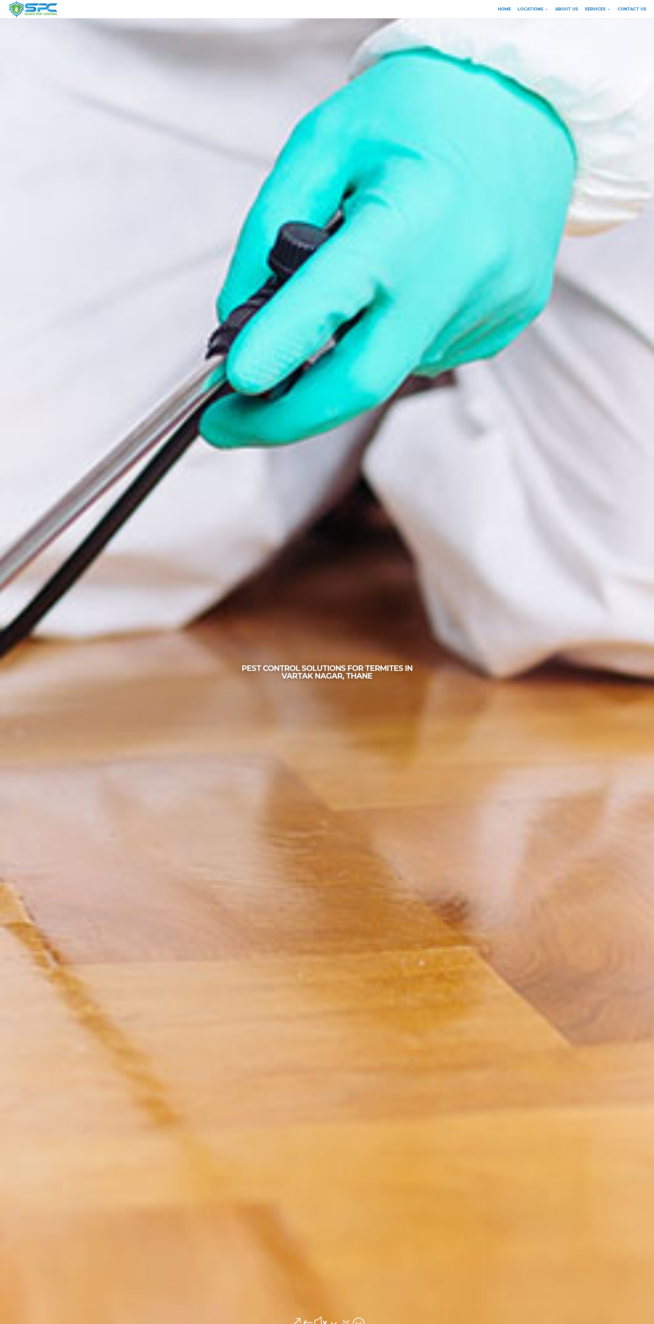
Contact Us (631, 9)
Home (504, 9)
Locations (530, 9)
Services (595, 9)
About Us (566, 9)
